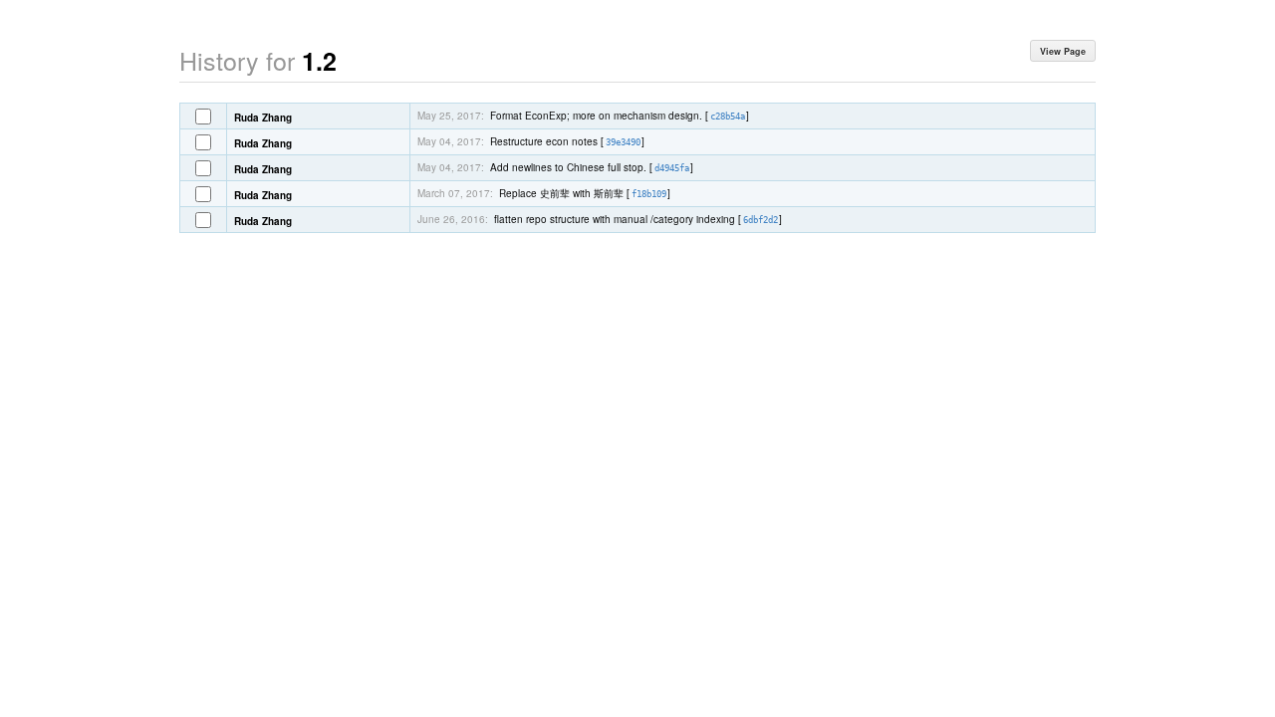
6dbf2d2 (760, 220)
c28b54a (727, 116)
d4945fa (671, 168)
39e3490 (623, 142)
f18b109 (649, 194)
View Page (1063, 51)
